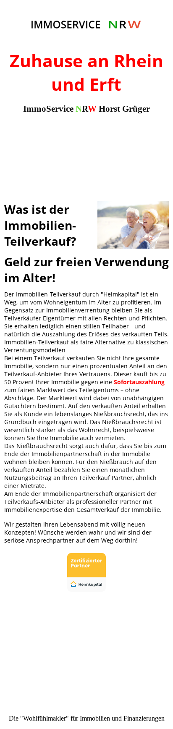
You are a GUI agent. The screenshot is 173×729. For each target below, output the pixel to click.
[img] (87, 24)
